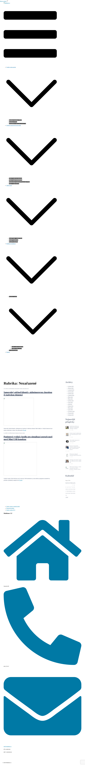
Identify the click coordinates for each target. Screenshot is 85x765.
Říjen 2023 (70, 398)
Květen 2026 (71, 386)
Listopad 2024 (71, 395)
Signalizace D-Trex (13, 121)
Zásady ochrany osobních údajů (13, 506)
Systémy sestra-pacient (11, 67)
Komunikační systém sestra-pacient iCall (17, 123)
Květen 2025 (71, 393)
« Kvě (66, 497)
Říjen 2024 (70, 397)
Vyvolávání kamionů (13, 350)
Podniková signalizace (11, 243)
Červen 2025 (71, 391)
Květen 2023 (71, 400)
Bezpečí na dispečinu (13, 241)
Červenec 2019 (71, 411)
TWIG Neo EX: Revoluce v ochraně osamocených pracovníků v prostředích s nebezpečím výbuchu (75, 468)
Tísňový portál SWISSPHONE (15, 180)
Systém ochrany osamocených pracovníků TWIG (19, 181)
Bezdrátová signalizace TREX (15, 120)
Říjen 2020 (70, 407)
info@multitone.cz (7, 746)
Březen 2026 (70, 388)
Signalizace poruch (13, 296)
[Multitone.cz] (7, 3)
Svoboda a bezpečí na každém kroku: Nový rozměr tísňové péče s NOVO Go (75, 434)
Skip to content (3, 1)
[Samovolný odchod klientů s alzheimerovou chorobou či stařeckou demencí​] (19, 425)
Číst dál (24, 430)
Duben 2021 (70, 406)
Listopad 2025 (71, 390)
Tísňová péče (9, 185)
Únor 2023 (70, 402)
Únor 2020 (70, 409)
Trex (28, 388)
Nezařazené (12, 388)
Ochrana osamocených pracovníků (13, 125)
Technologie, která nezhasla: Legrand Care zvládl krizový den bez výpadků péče (75, 461)
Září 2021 (70, 404)
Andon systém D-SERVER (17, 346)
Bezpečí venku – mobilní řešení (15, 238)
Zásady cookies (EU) (10, 510)
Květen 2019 (71, 415)
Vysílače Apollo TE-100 (17, 348)
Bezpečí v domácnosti (13, 240)
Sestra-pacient (17, 388)
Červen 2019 (71, 413)
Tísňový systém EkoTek (14, 183)
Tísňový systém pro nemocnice (15, 178)
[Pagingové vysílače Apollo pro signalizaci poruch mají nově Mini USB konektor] (20, 475)
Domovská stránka (10, 508)
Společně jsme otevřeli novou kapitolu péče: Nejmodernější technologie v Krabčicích (74, 427)
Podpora (8, 352)
